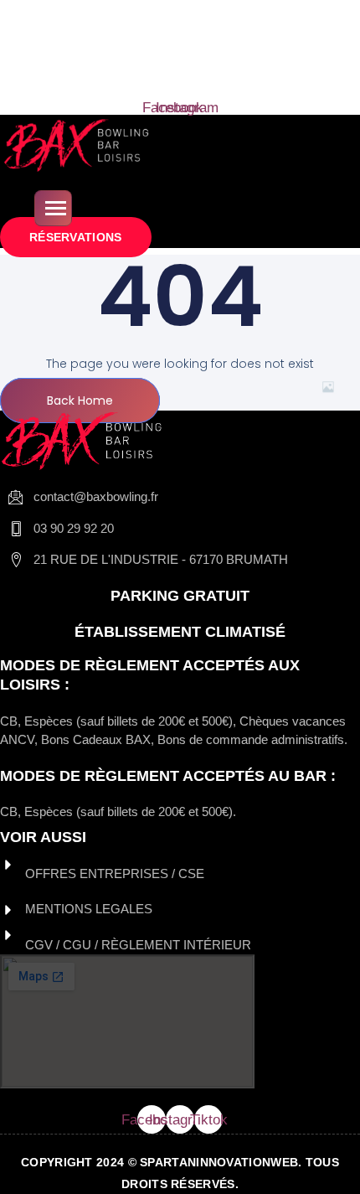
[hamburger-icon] (53, 208)
